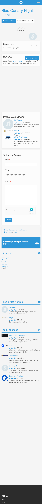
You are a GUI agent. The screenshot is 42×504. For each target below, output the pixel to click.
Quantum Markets (16, 376)
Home (15, 232)
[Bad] (12, 174)
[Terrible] (8, 174)
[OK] (16, 174)
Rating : (8, 170)
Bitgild (16, 130)
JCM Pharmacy (20, 136)
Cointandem (14, 355)
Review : (8, 182)
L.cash (11, 345)
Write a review (9, 21)
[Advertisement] (21, 89)
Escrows (4, 264)
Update (35, 46)
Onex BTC (13, 365)
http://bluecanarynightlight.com (17, 230)
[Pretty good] (20, 174)
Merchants (5, 260)
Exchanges (5, 258)
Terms (3, 502)
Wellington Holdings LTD (19, 335)
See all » (4, 268)
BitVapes (18, 120)
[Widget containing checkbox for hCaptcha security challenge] (20, 211)
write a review (17, 61)
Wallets (4, 262)
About (3, 500)
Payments (5, 266)
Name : (7, 159)
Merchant (9, 232)
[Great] (24, 174)
